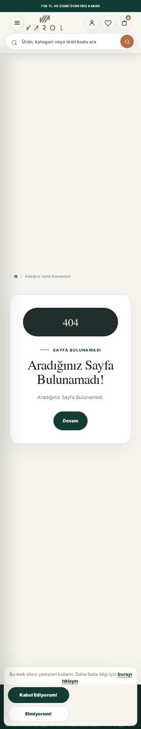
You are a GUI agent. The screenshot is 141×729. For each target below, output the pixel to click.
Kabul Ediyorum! (38, 695)
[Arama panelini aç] (127, 41)
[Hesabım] (92, 22)
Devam (70, 421)
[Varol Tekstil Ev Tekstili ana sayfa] (48, 23)
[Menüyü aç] (17, 22)
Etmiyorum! (38, 714)
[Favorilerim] (108, 22)
